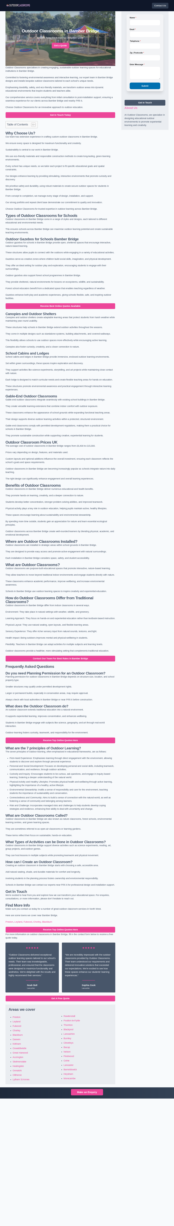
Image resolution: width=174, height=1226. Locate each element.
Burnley (67, 1038)
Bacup (67, 1047)
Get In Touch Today (60, 115)
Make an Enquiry (87, 1092)
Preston (9, 922)
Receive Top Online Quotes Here (60, 740)
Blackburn (47, 922)
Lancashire (69, 1034)
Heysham (68, 1074)
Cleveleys (68, 1043)
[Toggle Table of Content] (32, 124)
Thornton (68, 1025)
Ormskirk (17, 1070)
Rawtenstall (69, 1016)
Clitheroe (17, 1075)
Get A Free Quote (60, 998)
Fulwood (28, 922)
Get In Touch (145, 102)
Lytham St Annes (21, 1079)
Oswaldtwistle (19, 1048)
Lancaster (68, 1065)
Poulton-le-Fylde (72, 1020)
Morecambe (69, 1078)
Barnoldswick (70, 1069)
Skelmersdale (19, 1061)
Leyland (18, 922)
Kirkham (17, 1044)
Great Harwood (20, 1052)
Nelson (67, 1051)
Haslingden (18, 1066)
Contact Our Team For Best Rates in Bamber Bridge (60, 658)
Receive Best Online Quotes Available (60, 306)
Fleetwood (69, 1056)
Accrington (18, 1057)
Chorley (37, 922)
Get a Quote (60, 45)
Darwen (16, 1039)
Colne (66, 1060)
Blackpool (68, 1029)
